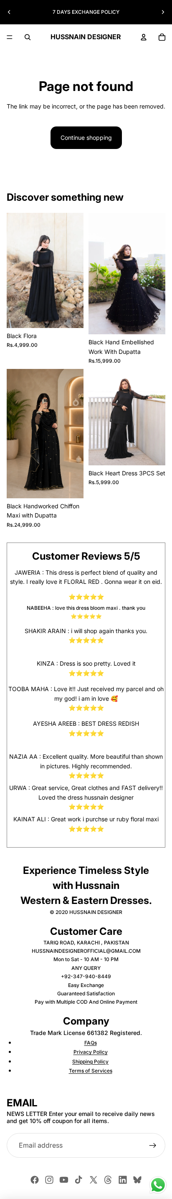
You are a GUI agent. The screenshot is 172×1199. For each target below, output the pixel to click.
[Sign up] (153, 1145)
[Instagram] (49, 1180)
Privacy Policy (90, 1052)
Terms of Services (90, 1071)
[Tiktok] (78, 1180)
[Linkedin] (123, 1180)
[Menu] (9, 37)
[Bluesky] (137, 1180)
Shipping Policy (90, 1061)
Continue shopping (86, 137)
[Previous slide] (9, 12)
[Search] (27, 37)
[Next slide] (163, 12)
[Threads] (108, 1180)
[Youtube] (64, 1180)
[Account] (143, 37)
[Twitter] (94, 1180)
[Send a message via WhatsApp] (158, 1185)
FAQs (90, 1043)
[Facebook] (35, 1180)
